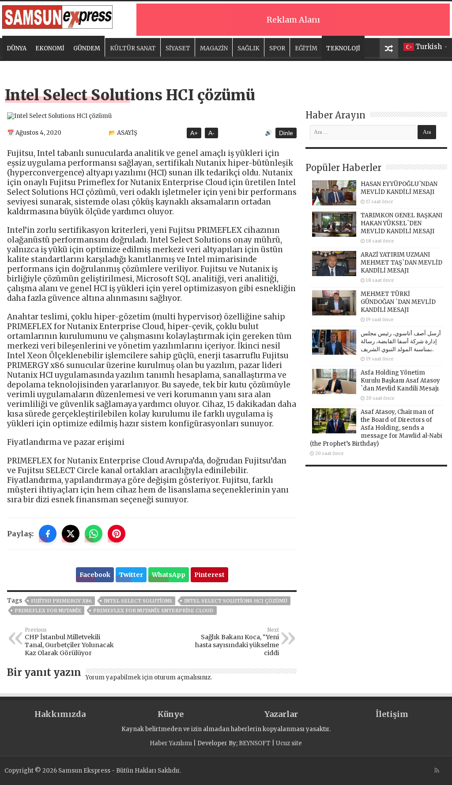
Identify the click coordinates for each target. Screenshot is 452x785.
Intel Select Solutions (138, 601)
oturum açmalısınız (182, 677)
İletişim (392, 714)
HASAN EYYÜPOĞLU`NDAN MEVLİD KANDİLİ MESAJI (399, 188)
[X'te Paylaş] (70, 533)
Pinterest (209, 575)
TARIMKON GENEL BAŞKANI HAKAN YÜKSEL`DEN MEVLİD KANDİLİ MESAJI (401, 223)
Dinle (286, 133)
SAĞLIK (248, 48)
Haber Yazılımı (171, 743)
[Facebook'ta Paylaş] (47, 533)
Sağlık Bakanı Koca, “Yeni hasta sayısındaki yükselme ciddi (237, 642)
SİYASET (178, 48)
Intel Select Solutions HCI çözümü (235, 601)
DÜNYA (16, 48)
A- (211, 133)
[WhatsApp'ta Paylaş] (93, 533)
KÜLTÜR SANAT (133, 48)
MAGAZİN (214, 48)
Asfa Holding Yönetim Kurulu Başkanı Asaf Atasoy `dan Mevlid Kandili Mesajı (400, 380)
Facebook (94, 575)
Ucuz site (289, 743)
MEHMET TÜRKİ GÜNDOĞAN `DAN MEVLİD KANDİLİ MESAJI (398, 302)
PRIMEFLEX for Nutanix (48, 610)
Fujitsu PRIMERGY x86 (61, 601)
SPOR (277, 48)
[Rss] (436, 770)
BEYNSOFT (255, 743)
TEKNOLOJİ (343, 48)
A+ (194, 133)
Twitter (131, 575)
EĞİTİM (306, 48)
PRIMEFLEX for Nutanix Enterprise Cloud (153, 610)
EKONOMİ (49, 48)
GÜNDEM (86, 48)
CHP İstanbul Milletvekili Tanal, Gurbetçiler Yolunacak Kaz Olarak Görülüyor (69, 642)
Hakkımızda (60, 714)
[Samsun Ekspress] (57, 15)
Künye (171, 714)
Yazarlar (281, 714)
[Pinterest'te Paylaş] (116, 533)
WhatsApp (168, 575)
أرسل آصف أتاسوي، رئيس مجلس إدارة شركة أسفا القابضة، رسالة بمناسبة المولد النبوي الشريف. (401, 341)
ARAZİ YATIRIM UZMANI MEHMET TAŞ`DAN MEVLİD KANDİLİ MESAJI (401, 262)
